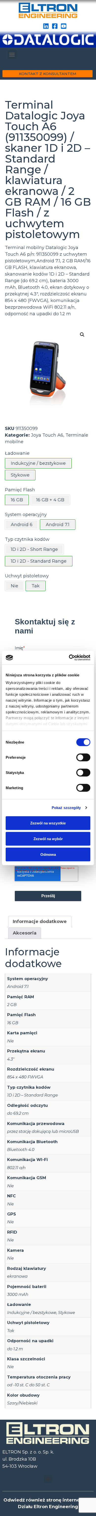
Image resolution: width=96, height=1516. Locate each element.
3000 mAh (17, 1294)
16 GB (12, 1022)
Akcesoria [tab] (24, 933)
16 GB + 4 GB (50, 500)
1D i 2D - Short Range (34, 549)
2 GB (11, 1004)
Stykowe (66, 1312)
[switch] (83, 757)
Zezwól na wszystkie (48, 823)
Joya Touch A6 (47, 435)
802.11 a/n (16, 1167)
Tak (10, 1330)
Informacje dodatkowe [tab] (40, 921)
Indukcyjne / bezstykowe (31, 1312)
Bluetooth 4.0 (20, 1149)
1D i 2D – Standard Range (32, 1095)
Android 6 (21, 524)
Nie (14, 586)
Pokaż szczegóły (66, 808)
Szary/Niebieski (22, 1403)
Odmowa (48, 854)
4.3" (10, 1059)
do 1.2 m (15, 1348)
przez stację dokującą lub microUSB (43, 1131)
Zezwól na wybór (48, 838)
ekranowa (17, 1276)
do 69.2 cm (18, 1113)
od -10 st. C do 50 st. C (28, 1384)
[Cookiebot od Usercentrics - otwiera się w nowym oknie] (69, 658)
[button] (12, 54)
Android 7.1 (18, 986)
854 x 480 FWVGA (25, 1076)
